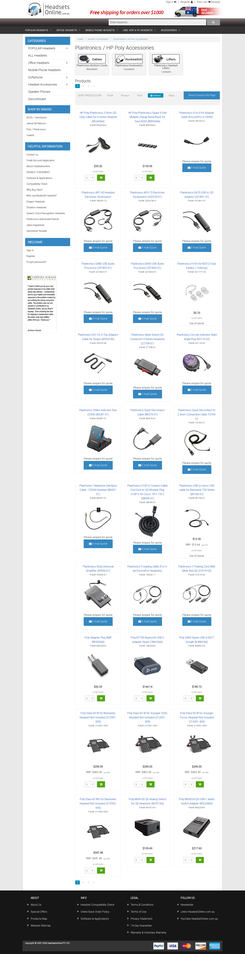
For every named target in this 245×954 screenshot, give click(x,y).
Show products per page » (201, 96)
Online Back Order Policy (95, 911)
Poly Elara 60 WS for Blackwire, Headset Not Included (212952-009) (98, 803)
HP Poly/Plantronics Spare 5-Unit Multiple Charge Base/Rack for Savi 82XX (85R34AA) (147, 117)
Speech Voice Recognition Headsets (45, 213)
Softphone (35, 77)
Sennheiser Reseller (36, 231)
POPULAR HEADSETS (36, 30)
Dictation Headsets (36, 207)
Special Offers (39, 911)
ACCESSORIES (169, 30)
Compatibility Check (36, 184)
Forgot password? (36, 262)
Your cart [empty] (208, 2)
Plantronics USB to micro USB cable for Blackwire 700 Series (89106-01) (197, 490)
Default (156, 95)
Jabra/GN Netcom (36, 123)
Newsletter (187, 904)
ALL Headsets (37, 55)
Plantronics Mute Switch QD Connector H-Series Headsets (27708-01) (147, 339)
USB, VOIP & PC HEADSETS (137, 30)
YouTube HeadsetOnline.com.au (199, 918)
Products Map (39, 918)
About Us (36, 904)
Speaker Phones (39, 91)
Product (125, 95)
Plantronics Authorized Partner (42, 219)
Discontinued (37, 99)
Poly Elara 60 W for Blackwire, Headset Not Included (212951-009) (98, 717)
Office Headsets (38, 63)
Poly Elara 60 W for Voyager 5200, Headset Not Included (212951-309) (147, 717)
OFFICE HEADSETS (66, 30)
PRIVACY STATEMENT (38, 172)
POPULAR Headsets (41, 48)
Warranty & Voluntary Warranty (148, 932)
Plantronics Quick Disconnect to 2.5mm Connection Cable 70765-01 (197, 414)
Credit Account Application (40, 160)
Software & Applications (39, 178)
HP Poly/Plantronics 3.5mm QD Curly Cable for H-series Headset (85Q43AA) (98, 117)
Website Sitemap (41, 925)
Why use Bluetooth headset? (41, 195)
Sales (171, 95)
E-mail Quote (198, 167)
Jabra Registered (35, 225)
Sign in (170, 2)
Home (80, 39)
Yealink (30, 135)
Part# (110, 95)
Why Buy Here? (34, 189)
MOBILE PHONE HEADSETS (100, 30)
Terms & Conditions (142, 904)
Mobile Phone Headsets (44, 70)
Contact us (32, 154)
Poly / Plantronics (36, 129)
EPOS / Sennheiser (36, 117)
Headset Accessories (98, 39)
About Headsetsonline (38, 166)
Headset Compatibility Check (97, 904)
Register (185, 2)
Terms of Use (138, 911)
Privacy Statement (141, 918)
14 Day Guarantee (141, 925)
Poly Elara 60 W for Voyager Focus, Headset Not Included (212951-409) (197, 717)
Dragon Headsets (35, 201)
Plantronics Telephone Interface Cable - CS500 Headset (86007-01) (98, 490)
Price (139, 95)
